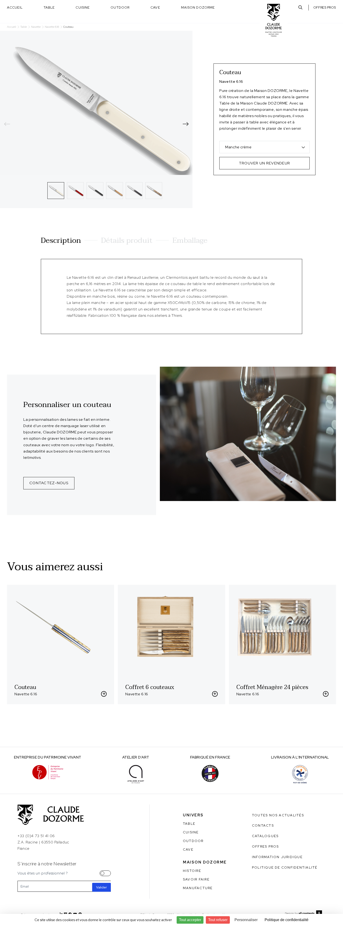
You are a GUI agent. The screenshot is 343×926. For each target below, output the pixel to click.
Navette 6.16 (52, 27)
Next (185, 124)
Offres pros (324, 7)
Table (49, 7)
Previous (7, 124)
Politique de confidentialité (285, 867)
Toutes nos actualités (278, 815)
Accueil (15, 7)
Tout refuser (218, 920)
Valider (101, 887)
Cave (155, 7)
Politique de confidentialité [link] (286, 920)
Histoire (192, 871)
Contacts (263, 825)
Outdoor (120, 7)
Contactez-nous (48, 482)
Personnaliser (246, 920)
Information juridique (277, 857)
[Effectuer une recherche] (300, 7)
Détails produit (126, 240)
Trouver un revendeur (264, 163)
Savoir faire (196, 879)
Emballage (189, 240)
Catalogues (265, 836)
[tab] (55, 190)
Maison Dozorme (198, 7)
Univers (193, 815)
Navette (36, 27)
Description (61, 240)
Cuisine (83, 7)
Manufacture (198, 888)
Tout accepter (190, 920)
